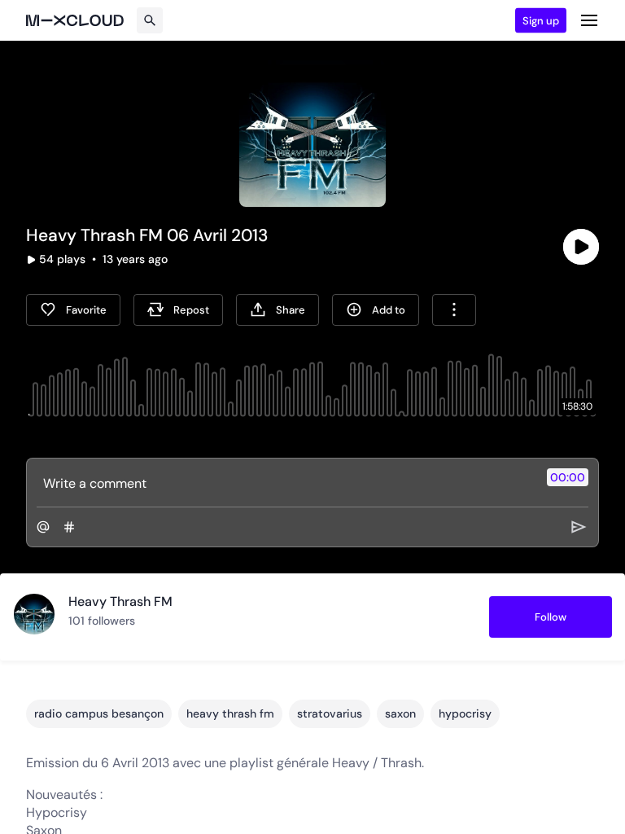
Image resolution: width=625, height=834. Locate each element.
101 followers (101, 620)
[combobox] (454, 310)
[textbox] (285, 483)
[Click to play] (581, 247)
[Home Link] (75, 20)
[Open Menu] (589, 20)
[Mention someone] (43, 526)
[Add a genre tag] (69, 526)
